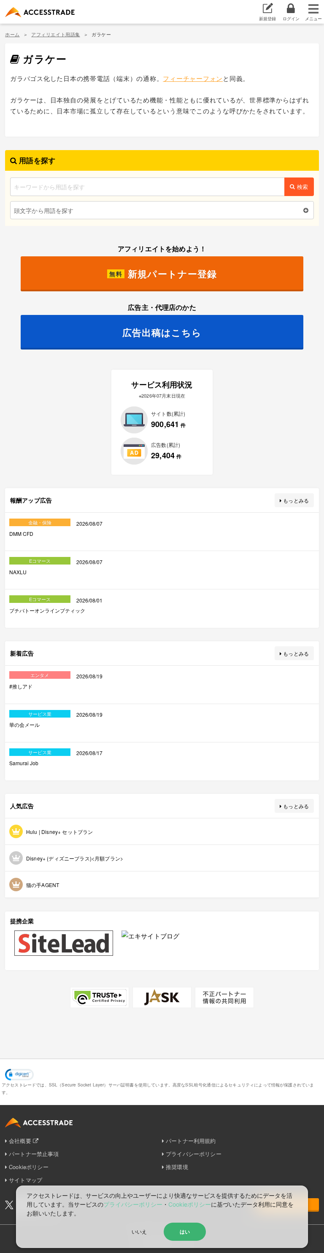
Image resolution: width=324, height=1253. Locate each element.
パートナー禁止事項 (34, 1154)
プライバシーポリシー (193, 1154)
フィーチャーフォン (193, 78)
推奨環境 (177, 1167)
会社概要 (20, 1141)
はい (185, 1231)
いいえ (139, 1231)
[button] (19, 1074)
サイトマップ (25, 1180)
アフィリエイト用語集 (55, 34)
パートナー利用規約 (191, 1141)
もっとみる (296, 500)
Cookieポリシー (29, 1167)
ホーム (12, 34)
